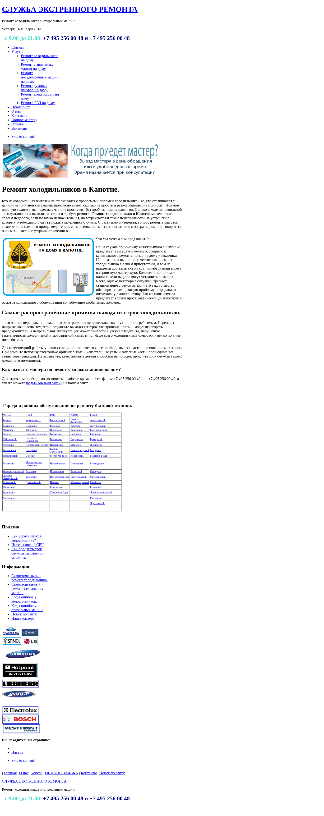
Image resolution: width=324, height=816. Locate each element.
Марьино (75, 444)
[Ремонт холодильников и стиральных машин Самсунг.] (22, 662)
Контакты (89, 773)
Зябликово (31, 429)
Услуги (36, 773)
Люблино (75, 433)
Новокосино (57, 471)
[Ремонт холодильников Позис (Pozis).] (19, 701)
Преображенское (59, 476)
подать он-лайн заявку (44, 383)
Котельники (9, 450)
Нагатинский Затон (37, 444)
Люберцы (8, 444)
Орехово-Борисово (36, 433)
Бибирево (95, 433)
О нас (23, 773)
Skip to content (22, 136)
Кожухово (56, 433)
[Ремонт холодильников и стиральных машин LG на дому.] (30, 644)
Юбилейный (10, 439)
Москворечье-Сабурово (34, 463)
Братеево (31, 471)
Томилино (8, 463)
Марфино (95, 450)
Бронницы (9, 492)
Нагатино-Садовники (32, 439)
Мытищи (8, 429)
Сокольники (56, 487)
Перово (54, 482)
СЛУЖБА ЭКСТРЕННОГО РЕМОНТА (34, 781)
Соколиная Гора (59, 492)
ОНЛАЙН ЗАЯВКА (61, 773)
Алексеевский (98, 420)
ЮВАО (74, 414)
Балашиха (8, 425)
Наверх (17, 752)
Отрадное (95, 471)
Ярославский (97, 503)
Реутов (7, 420)
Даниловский (33, 482)
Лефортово (76, 439)
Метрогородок (58, 455)
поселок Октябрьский (10, 477)
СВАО (93, 414)
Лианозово (96, 444)
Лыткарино (9, 497)
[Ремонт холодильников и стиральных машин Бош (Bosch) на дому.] (20, 722)
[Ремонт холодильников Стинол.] (12, 644)
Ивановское (56, 444)
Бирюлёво (31, 476)
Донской (30, 455)
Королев (7, 433)
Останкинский (98, 476)
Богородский (57, 420)
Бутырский (96, 439)
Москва (7, 414)
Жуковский (9, 487)
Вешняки (55, 425)
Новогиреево (57, 463)
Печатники (76, 463)
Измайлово (56, 429)
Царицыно (31, 425)
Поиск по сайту (112, 773)
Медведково (97, 463)
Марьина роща (98, 455)
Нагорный (31, 450)
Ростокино (96, 497)
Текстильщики (78, 476)
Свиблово (95, 482)
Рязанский (76, 471)
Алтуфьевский (98, 425)
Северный (95, 487)
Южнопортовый (79, 482)
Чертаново (33, 420)
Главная (10, 773)
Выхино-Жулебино (76, 420)
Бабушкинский (98, 429)
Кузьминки (76, 429)
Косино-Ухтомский (56, 450)
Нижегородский (79, 450)
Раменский (9, 482)
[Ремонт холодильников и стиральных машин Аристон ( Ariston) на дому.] (20, 677)
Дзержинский (10, 455)
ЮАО (29, 414)
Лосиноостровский (101, 492)
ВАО (52, 414)
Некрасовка (76, 455)
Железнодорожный (13, 471)
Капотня (75, 425)
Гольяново (56, 439)
